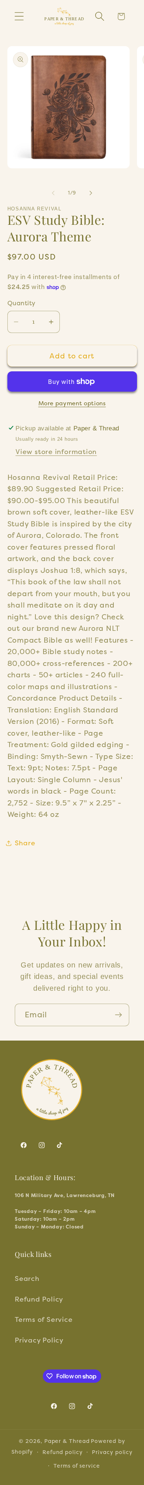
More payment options (72, 403)
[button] (19, 16)
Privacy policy (112, 1451)
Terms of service (77, 1465)
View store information (56, 451)
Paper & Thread (67, 1440)
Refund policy (62, 1451)
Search (27, 1278)
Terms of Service (43, 1319)
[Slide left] (53, 193)
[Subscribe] (118, 1015)
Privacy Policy (39, 1340)
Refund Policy (39, 1299)
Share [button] (25, 842)
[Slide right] (91, 193)
